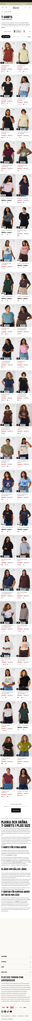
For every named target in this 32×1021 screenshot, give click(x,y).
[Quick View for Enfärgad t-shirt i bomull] (14, 99)
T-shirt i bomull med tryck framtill (23, 428)
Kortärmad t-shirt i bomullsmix (5, 66)
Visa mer (3, 27)
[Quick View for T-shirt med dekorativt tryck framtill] (30, 165)
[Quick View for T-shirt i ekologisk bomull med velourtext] (30, 132)
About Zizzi (4, 972)
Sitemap (27, 1016)
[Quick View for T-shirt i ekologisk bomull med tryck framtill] (30, 659)
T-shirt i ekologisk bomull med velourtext (22, 132)
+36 (25, 697)
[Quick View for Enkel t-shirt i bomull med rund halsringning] (30, 692)
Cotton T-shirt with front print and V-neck (6, 494)
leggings (8, 860)
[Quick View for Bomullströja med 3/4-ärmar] (30, 230)
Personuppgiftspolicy (6, 1016)
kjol (4, 860)
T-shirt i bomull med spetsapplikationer (21, 329)
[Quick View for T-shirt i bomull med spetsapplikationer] (30, 328)
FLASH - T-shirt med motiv (7, 527)
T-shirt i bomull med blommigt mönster (21, 395)
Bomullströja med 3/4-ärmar (22, 231)
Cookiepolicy (21, 1016)
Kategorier (4, 956)
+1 (9, 565)
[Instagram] (2, 1011)
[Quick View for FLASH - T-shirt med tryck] (14, 198)
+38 (9, 71)
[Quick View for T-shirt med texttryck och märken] (30, 461)
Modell (29, 36)
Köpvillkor (14, 1016)
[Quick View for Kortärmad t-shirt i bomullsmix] (14, 66)
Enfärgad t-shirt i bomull (6, 98)
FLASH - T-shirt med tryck (7, 198)
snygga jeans (9, 855)
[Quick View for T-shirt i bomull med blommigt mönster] (30, 395)
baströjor (18, 901)
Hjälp (2, 967)
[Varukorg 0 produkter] (29, 7)
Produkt (24, 36)
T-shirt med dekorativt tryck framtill (22, 165)
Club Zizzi (3, 961)
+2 (9, 499)
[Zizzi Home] (16, 7)
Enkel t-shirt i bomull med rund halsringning (23, 692)
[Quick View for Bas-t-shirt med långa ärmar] (14, 559)
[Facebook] (5, 1011)
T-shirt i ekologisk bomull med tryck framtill (22, 659)
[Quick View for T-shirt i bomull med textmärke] (14, 725)
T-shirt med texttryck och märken (22, 461)
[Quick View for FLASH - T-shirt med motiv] (14, 527)
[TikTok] (8, 1011)
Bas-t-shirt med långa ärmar (6, 560)
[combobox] (16, 11)
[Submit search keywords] (2, 11)
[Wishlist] (14, 43)
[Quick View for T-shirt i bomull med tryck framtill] (30, 428)
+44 (10, 202)
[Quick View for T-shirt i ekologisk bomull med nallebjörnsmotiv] (14, 592)
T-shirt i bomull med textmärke (5, 725)
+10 (9, 103)
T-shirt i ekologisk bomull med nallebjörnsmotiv (6, 593)
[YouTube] (11, 1011)
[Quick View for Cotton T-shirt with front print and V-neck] (14, 494)
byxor (15, 855)
